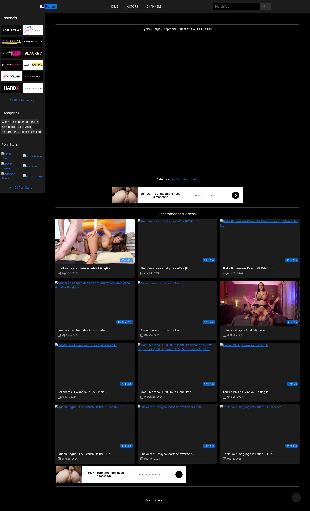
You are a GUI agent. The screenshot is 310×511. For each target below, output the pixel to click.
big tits (175, 179)
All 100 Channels (21, 100)
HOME (114, 6)
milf (195, 179)
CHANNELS (154, 6)
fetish (186, 179)
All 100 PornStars (21, 187)
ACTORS (132, 6)
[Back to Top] (296, 497)
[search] (264, 6)
